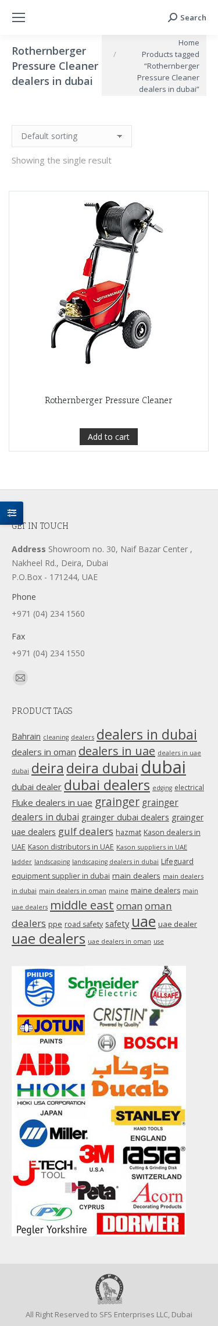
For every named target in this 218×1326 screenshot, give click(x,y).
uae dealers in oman (119, 941)
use (158, 941)
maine (118, 891)
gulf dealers (85, 831)
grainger (117, 801)
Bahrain (26, 736)
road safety (84, 924)
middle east (82, 905)
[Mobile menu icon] (19, 17)
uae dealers (48, 938)
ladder (22, 861)
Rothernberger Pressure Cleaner (109, 400)
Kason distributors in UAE (71, 847)
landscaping (52, 862)
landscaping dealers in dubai (115, 862)
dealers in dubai (147, 734)
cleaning (56, 737)
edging (162, 788)
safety (117, 923)
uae (143, 921)
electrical (189, 787)
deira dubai (102, 768)
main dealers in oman (72, 891)
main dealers (136, 875)
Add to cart (109, 436)
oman (129, 905)
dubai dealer (37, 786)
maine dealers (155, 890)
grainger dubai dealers (125, 817)
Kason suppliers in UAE (151, 846)
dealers (82, 737)
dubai (163, 766)
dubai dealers (107, 785)
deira (47, 768)
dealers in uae (116, 751)
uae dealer (177, 924)
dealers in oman (44, 752)
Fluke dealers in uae (52, 802)
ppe (55, 924)
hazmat (128, 832)
